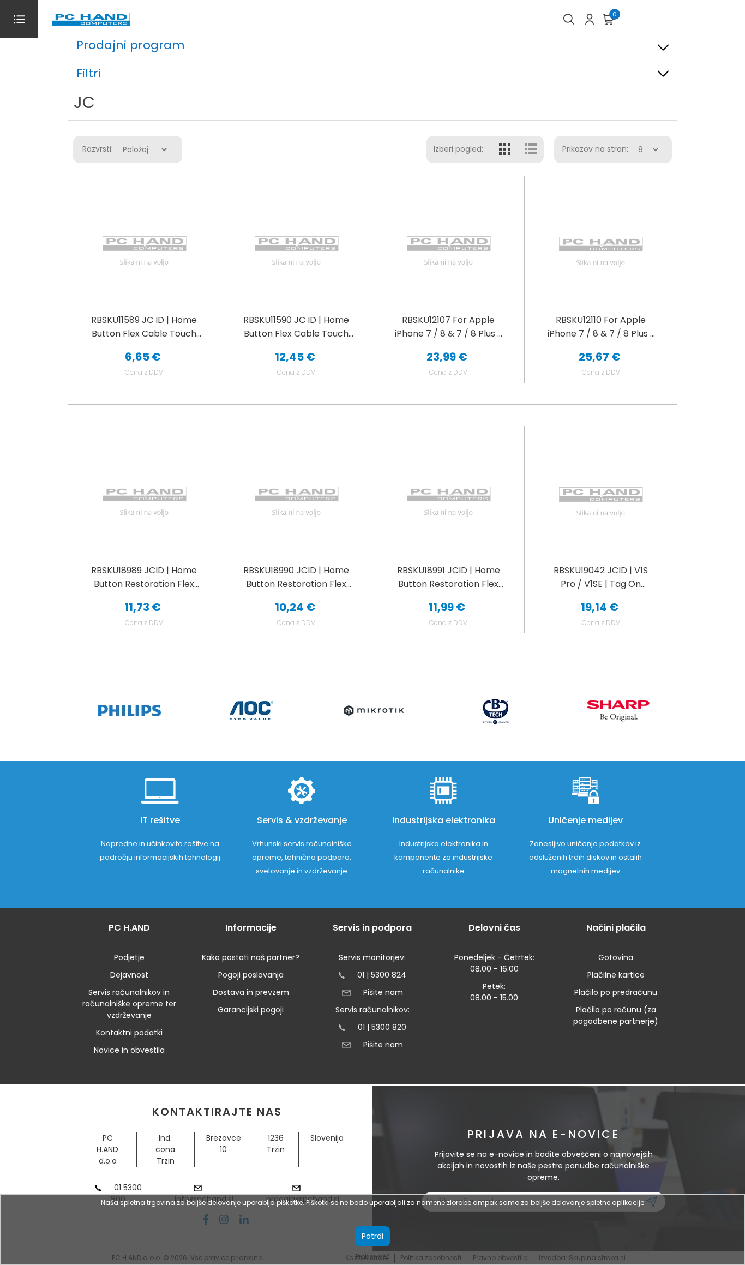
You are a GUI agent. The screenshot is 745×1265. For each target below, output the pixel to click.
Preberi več (373, 1256)
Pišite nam (382, 992)
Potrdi (372, 1236)
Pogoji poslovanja (251, 974)
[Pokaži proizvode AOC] (251, 710)
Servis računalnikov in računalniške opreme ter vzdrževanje (129, 1004)
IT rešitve (160, 820)
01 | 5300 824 (381, 974)
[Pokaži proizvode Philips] (129, 710)
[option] (129, 710)
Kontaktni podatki (129, 1032)
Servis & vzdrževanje (302, 820)
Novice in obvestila (129, 1050)
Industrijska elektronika (443, 820)
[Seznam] (530, 149)
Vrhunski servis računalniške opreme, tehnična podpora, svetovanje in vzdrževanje (302, 857)
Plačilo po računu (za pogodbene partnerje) (615, 1015)
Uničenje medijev (585, 820)
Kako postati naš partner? (250, 957)
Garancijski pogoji (251, 1009)
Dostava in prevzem (251, 992)
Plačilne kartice (616, 974)
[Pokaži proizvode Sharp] (618, 711)
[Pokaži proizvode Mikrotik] (374, 710)
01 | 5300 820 (382, 1027)
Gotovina (615, 957)
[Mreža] (505, 149)
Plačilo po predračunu (615, 992)
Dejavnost (129, 974)
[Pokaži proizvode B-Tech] (496, 710)
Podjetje (129, 957)
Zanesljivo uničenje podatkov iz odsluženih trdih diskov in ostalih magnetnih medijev (585, 857)
